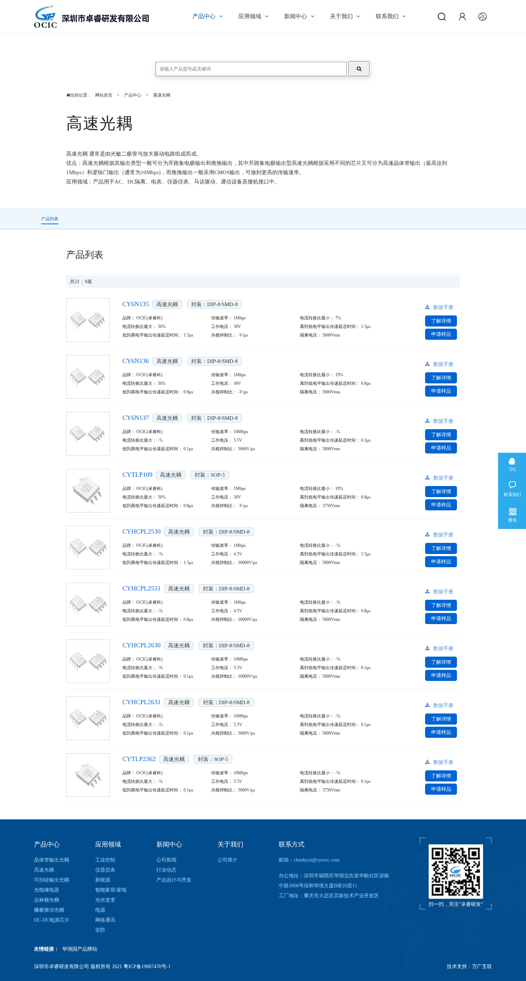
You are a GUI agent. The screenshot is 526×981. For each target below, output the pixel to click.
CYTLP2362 (139, 758)
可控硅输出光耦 (51, 880)
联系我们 (387, 16)
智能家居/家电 (111, 890)
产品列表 (49, 218)
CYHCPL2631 (141, 702)
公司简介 (228, 860)
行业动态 (166, 870)
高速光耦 (161, 95)
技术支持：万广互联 (469, 966)
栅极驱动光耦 (49, 910)
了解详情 (441, 321)
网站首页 (103, 95)
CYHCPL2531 (141, 588)
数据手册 (443, 307)
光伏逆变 (105, 900)
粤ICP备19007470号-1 (147, 966)
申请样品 (441, 334)
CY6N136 (135, 360)
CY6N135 (135, 304)
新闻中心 (295, 16)
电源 (100, 910)
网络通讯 (105, 920)
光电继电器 (46, 890)
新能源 (102, 880)
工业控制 (105, 860)
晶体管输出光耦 (51, 860)
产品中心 (204, 16)
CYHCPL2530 (141, 531)
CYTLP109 (137, 474)
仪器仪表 (105, 870)
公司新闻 (166, 860)
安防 (100, 930)
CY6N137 (135, 417)
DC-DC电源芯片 (51, 920)
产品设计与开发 (173, 880)
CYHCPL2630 (141, 645)
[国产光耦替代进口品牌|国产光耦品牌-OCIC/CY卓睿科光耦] (91, 19)
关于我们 (341, 16)
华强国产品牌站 (79, 949)
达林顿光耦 (46, 900)
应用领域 (249, 16)
